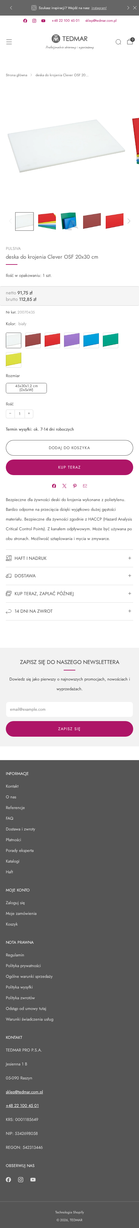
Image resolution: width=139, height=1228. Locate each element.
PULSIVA (13, 249)
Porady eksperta (20, 850)
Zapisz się (69, 729)
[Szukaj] (118, 42)
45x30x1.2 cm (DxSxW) (26, 387)
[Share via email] (85, 486)
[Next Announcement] (128, 8)
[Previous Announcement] (11, 8)
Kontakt (12, 786)
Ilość (10, 404)
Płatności (13, 840)
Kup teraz (69, 467)
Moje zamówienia (21, 913)
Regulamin (15, 955)
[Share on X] (64, 486)
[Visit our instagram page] (34, 20)
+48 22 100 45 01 (66, 20)
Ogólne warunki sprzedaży (29, 976)
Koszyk (12, 924)
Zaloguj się (15, 903)
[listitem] (69, 8)
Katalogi (12, 861)
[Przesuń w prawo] (128, 221)
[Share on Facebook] (54, 486)
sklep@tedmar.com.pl (101, 20)
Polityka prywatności (23, 966)
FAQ (9, 818)
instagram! (99, 7)
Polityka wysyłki (19, 987)
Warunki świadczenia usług (29, 1019)
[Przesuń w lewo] (11, 221)
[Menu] (9, 42)
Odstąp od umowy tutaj (26, 1008)
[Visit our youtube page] (43, 20)
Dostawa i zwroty (20, 829)
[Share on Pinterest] (74, 486)
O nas (11, 797)
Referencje (15, 807)
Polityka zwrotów (20, 998)
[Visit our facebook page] (25, 20)
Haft (9, 872)
